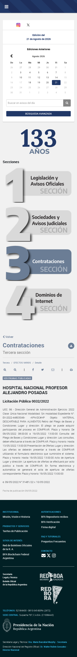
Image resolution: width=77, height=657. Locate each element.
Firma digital (48, 527)
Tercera (6, 362)
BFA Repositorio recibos (54, 516)
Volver (9, 337)
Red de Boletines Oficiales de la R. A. (17, 547)
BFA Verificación (50, 522)
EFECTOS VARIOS (22, 362)
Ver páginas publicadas (17, 378)
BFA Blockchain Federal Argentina (16, 556)
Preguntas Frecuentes (53, 541)
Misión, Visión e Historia (16, 516)
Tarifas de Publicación (15, 531)
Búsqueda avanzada (38, 113)
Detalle (38, 362)
